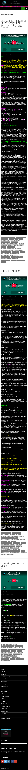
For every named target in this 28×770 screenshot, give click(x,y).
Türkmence (13, 260)
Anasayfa (2, 669)
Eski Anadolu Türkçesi (6, 243)
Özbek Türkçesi (5, 655)
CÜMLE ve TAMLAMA (5, 718)
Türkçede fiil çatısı (6, 260)
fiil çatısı (21, 243)
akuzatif (13, 237)
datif (16, 238)
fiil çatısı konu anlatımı (7, 542)
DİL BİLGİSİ (3, 674)
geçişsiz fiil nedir (19, 250)
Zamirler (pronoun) (5, 684)
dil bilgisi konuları (6, 242)
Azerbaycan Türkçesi (21, 237)
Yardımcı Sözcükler (5, 696)
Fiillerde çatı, (18, 544)
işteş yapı (10, 654)
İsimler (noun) (4, 681)
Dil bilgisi (21, 238)
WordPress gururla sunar (5, 768)
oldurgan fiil (16, 549)
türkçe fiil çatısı (5, 552)
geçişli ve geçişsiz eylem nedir (8, 248)
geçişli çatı (21, 245)
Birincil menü (26, 8)
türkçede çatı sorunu (15, 552)
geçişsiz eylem (5, 250)
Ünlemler (4, 713)
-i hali (3, 237)
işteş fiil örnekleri (18, 652)
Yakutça (3, 261)
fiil (9, 541)
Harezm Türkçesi (5, 253)
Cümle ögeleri (4, 721)
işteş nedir (4, 654)
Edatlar (3, 701)
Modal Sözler (4, 716)
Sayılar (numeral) (4, 686)
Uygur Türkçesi (21, 260)
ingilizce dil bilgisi (14, 253)
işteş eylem (19, 650)
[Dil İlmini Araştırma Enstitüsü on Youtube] (2, 761)
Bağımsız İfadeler (4, 711)
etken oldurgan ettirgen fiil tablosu (9, 539)
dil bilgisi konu (5, 240)
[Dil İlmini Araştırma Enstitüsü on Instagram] (8, 761)
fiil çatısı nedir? (5, 245)
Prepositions (4, 708)
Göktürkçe (18, 546)
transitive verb (5, 258)
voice (3, 660)
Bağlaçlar (4, 698)
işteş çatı (13, 650)
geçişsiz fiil (11, 250)
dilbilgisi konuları (6, 536)
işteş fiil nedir (10, 652)
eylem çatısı (4, 541)
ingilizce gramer (5, 255)
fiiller (11, 245)
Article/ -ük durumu (6, 706)
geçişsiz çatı (18, 248)
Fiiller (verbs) (4, 691)
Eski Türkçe (15, 243)
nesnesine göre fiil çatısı (7, 549)
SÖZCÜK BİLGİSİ (4, 679)
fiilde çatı (24, 542)
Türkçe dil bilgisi (13, 258)
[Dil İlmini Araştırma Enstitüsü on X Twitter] (5, 761)
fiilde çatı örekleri (6, 544)
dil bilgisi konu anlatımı (15, 240)
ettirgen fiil (21, 539)
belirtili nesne (5, 238)
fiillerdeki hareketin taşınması (8, 546)
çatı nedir (13, 534)
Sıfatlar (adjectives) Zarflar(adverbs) (8, 689)
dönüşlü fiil (13, 536)
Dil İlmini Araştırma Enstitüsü (9, 8)
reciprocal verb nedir (6, 657)
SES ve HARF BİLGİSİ (5, 676)
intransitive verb (14, 255)
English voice (14, 242)
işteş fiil (3, 652)
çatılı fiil (11, 238)
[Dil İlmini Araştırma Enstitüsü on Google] (15, 761)
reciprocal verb (13, 655)
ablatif (7, 237)
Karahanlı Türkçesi (15, 547)
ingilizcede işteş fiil (6, 650)
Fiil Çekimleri (4, 693)
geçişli (16, 245)
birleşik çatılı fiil (5, 534)
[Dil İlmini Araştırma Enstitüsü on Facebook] (12, 761)
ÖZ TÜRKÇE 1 (4, 671)
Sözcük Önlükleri (4, 703)
